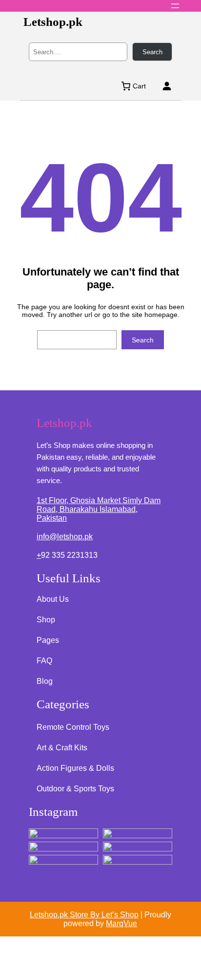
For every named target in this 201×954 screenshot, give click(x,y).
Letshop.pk (52, 21)
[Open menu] (175, 6)
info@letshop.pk (65, 536)
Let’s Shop (120, 915)
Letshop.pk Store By (65, 915)
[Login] (167, 86)
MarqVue (121, 923)
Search (152, 52)
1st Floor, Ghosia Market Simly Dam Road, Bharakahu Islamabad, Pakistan (99, 509)
